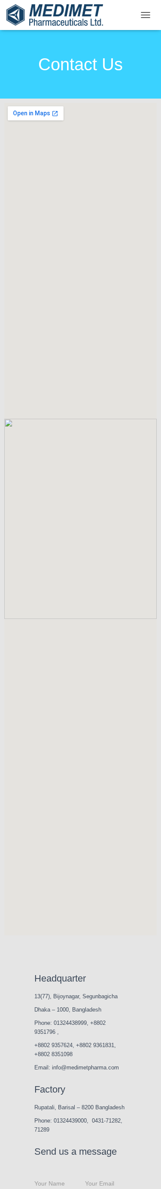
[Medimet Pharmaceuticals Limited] (57, 15)
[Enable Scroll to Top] (144, 1172)
